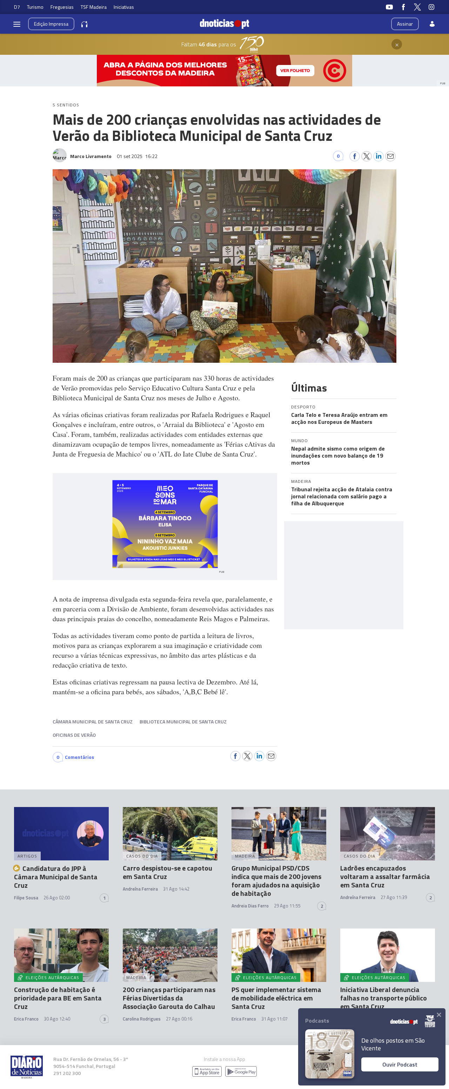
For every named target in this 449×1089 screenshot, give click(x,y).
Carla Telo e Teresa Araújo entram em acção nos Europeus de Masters (339, 418)
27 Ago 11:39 (394, 897)
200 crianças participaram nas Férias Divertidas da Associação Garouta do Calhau (169, 998)
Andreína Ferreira (140, 888)
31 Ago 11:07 (274, 1018)
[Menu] (17, 24)
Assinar (405, 23)
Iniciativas (124, 7)
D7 (17, 7)
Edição (51, 23)
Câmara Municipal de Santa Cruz (93, 721)
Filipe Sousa (26, 897)
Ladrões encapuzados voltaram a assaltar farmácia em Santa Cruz (385, 876)
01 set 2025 (137, 156)
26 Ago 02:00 (56, 897)
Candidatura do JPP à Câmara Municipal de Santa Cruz (56, 877)
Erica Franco (26, 1018)
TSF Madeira (94, 7)
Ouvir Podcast (399, 1064)
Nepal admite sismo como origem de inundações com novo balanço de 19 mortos (338, 455)
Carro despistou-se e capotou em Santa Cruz (167, 872)
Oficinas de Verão (74, 735)
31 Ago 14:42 (176, 888)
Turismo (35, 7)
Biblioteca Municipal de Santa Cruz (183, 721)
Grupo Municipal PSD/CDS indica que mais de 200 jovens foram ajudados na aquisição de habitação (276, 880)
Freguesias (62, 7)
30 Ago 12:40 (57, 1018)
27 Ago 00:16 (179, 1018)
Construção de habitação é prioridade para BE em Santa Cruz (58, 998)
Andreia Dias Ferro (250, 905)
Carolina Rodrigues (142, 1018)
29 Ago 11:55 (287, 905)
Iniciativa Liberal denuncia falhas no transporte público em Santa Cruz (383, 998)
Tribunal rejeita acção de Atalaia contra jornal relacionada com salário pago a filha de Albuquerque (341, 496)
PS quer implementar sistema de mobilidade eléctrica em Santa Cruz (276, 998)
